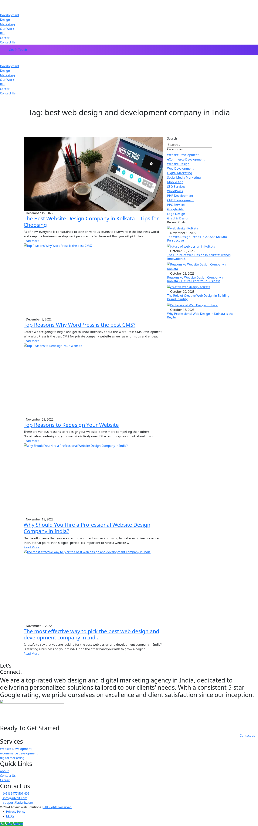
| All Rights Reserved (57, 807)
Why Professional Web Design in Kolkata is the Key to (200, 315)
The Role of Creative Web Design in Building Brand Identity (198, 297)
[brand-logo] (129, 57)
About (4, 771)
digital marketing (12, 758)
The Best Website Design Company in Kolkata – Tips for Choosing (91, 221)
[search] (215, 144)
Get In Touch (18, 50)
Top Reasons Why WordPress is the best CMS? (79, 324)
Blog (3, 33)
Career (5, 38)
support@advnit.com (17, 803)
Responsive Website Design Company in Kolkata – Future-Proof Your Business (195, 279)
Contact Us (8, 42)
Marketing (7, 24)
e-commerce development (19, 753)
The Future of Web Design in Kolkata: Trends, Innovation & (199, 257)
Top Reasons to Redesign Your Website (71, 424)
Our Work (7, 29)
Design (5, 20)
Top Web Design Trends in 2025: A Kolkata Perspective (197, 238)
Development (9, 15)
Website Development (16, 749)
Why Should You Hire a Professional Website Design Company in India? (87, 528)
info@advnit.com (14, 798)
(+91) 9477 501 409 (15, 793)
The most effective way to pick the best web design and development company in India (91, 634)
